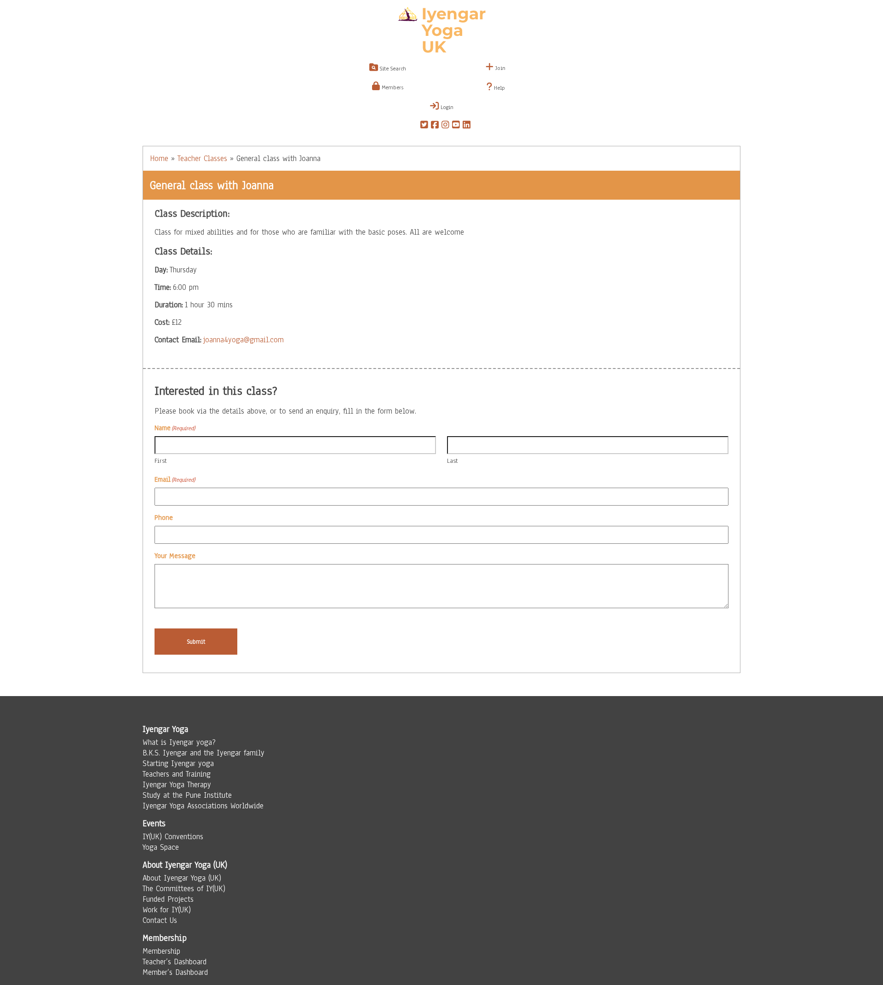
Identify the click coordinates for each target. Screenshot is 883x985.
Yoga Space (161, 847)
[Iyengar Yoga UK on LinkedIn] (466, 126)
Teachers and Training (177, 774)
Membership (161, 951)
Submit (196, 641)
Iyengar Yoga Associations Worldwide (203, 806)
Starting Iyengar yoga (178, 763)
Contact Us (160, 920)
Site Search (392, 68)
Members (391, 87)
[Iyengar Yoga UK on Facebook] (435, 126)
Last (452, 460)
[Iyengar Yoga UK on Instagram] (445, 126)
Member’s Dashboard (175, 972)
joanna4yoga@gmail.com (243, 339)
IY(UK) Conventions (173, 836)
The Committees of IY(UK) (184, 888)
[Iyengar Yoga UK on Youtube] (456, 126)
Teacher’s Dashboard (174, 961)
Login (446, 107)
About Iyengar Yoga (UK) (182, 878)
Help (498, 88)
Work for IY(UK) (167, 909)
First (161, 460)
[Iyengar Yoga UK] (442, 31)
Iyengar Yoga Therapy (177, 784)
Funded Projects (168, 899)
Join (499, 68)
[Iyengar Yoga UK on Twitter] (424, 126)
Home (159, 158)
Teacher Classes (202, 158)
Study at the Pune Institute (187, 795)
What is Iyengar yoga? (179, 742)
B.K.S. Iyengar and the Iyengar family (203, 753)
